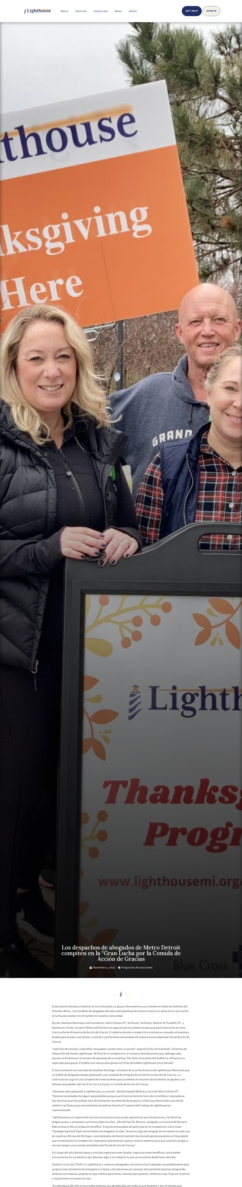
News (118, 11)
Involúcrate (101, 11)
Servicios (80, 11)
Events (133, 11)
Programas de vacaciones (137, 967)
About (64, 11)
